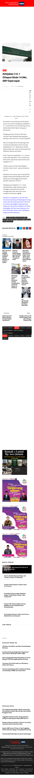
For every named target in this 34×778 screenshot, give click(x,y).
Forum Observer (29, 769)
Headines (5, 219)
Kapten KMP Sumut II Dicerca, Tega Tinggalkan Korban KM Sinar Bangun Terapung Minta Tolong (16, 729)
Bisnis (22, 772)
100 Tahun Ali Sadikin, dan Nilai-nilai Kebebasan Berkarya (16, 647)
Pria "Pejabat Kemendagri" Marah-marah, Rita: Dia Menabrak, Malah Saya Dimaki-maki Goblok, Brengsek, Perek (16, 711)
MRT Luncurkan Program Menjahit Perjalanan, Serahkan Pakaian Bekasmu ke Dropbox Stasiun (6, 256)
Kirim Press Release (15, 772)
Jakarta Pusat (19, 219)
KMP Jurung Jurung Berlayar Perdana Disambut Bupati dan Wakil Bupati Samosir (26, 280)
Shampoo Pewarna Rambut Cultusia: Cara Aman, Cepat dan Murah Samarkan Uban (16, 723)
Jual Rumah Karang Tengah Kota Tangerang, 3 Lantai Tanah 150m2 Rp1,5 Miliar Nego (15, 652)
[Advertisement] (17, 24)
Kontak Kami (12, 769)
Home (2, 769)
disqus (16, 327)
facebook (22, 327)
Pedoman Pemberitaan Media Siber (10, 771)
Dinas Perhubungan (20, 217)
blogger (29, 327)
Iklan (17, 769)
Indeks (9, 219)
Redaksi (7, 769)
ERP (26, 217)
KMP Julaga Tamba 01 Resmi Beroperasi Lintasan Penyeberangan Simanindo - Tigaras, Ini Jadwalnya (15, 281)
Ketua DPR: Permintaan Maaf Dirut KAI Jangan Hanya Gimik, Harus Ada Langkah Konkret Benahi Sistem (27, 256)
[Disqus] (17, 360)
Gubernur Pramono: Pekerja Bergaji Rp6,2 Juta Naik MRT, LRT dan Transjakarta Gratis (16, 255)
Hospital (26, 772)
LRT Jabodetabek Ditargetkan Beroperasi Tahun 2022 (25, 302)
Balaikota (12, 217)
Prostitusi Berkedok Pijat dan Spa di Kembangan (16, 734)
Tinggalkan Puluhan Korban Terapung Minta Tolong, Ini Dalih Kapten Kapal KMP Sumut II (15, 717)
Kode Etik (7, 772)
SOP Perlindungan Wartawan (26, 771)
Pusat (29, 219)
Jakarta (14, 219)
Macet (25, 219)
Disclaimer (22, 769)
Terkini (4, 221)
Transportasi (10, 221)
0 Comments (20, 86)
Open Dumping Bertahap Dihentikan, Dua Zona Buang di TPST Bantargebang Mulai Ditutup (16, 658)
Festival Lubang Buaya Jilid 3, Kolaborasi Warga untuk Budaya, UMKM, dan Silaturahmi (16, 669)
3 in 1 (4, 70)
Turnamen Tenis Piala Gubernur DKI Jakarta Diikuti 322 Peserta (15, 664)
